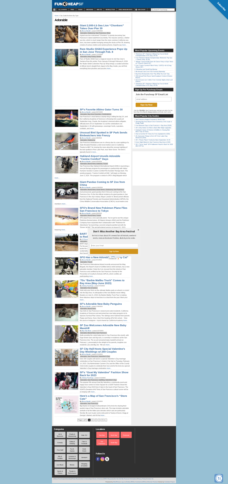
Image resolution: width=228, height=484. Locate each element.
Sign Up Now (114, 251)
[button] (114, 231)
